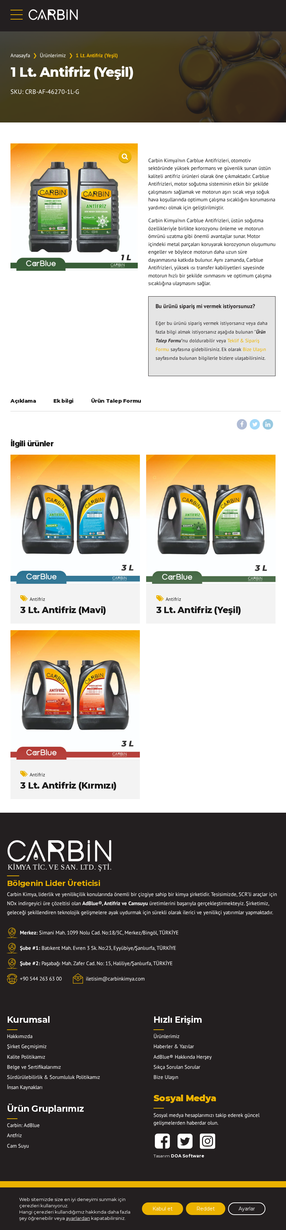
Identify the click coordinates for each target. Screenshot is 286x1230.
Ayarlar (247, 1209)
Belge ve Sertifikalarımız (34, 1067)
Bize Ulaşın (254, 349)
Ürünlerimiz (53, 55)
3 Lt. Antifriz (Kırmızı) (68, 785)
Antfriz (14, 1135)
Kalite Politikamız (26, 1056)
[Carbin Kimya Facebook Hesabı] (162, 1141)
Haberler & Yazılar (173, 1046)
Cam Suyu (18, 1145)
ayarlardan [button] (78, 1218)
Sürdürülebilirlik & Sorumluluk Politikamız (53, 1077)
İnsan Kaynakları (25, 1087)
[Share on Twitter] (255, 424)
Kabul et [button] (162, 1209)
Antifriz (37, 599)
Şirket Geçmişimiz (27, 1046)
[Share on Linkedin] (268, 424)
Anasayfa (20, 55)
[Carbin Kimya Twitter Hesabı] (185, 1141)
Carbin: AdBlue (23, 1125)
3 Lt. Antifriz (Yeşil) (198, 610)
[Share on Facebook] (242, 424)
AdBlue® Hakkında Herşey (182, 1056)
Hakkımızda (19, 1036)
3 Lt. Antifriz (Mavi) (63, 610)
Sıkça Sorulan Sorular (176, 1067)
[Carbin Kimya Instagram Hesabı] (207, 1141)
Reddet (205, 1209)
